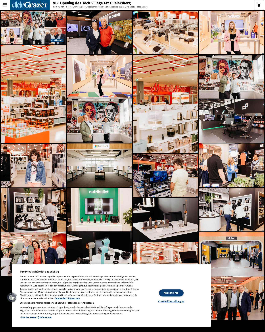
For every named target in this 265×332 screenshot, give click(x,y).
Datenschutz (61, 298)
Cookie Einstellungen (171, 301)
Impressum (74, 298)
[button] (12, 297)
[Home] (30, 4)
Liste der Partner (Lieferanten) (36, 317)
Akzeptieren (171, 293)
